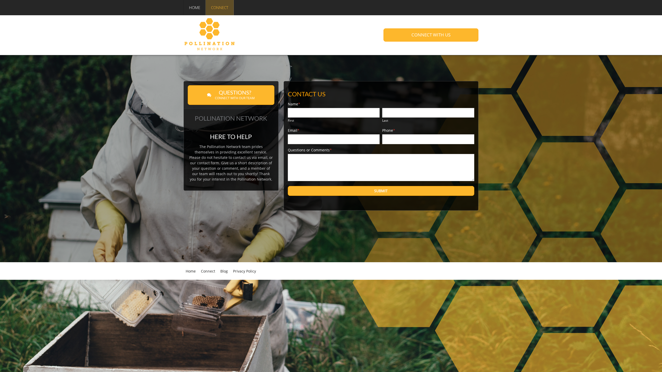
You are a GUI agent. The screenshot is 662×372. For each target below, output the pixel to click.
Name (294, 104)
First (291, 120)
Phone (388, 130)
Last (385, 120)
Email (293, 130)
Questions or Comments (310, 150)
